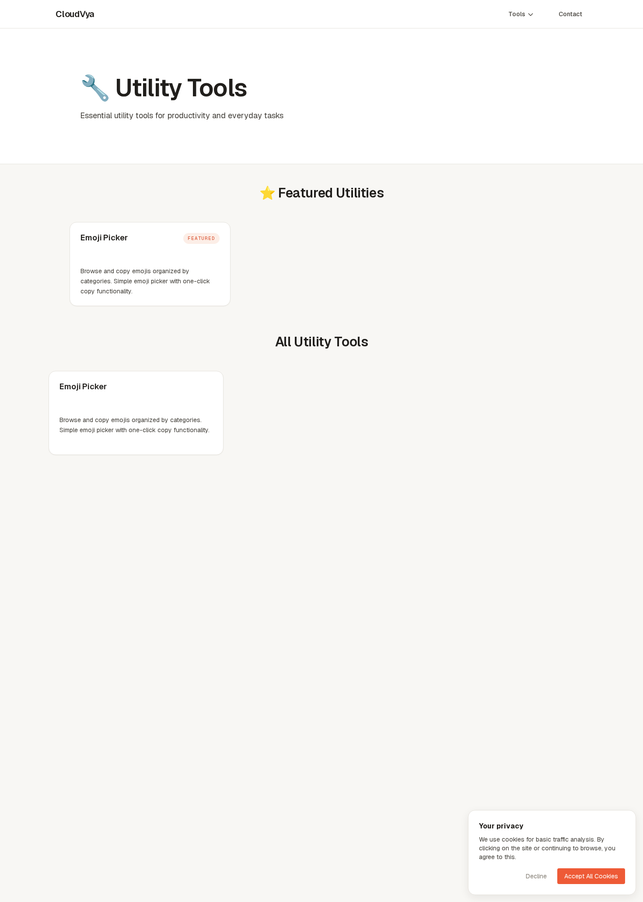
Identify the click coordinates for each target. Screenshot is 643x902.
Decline (536, 876)
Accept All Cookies (591, 876)
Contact (570, 14)
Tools (516, 14)
